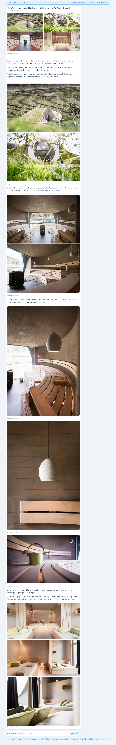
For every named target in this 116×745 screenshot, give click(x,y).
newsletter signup (30, 739)
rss (103, 739)
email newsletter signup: (14, 733)
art (103, 2)
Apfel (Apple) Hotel (44, 63)
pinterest (74, 739)
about (47, 739)
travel (106, 2)
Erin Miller (11, 10)
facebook (83, 739)
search (41, 739)
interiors (84, 2)
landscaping (91, 2)
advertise (55, 739)
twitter (91, 739)
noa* (62, 63)
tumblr (97, 739)
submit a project (17, 739)
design (99, 2)
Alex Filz (16, 53)
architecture (76, 2)
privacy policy (64, 739)
